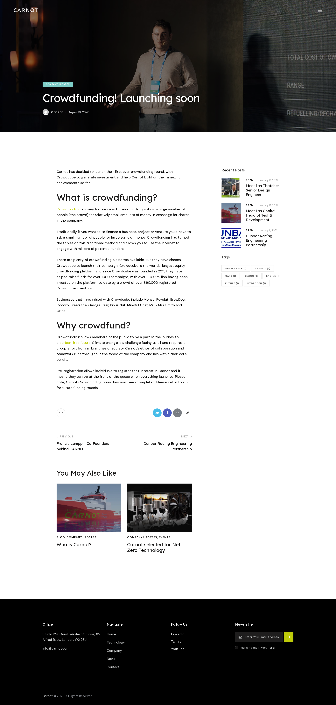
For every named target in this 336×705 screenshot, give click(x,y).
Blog (71, 506)
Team (250, 180)
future (232, 283)
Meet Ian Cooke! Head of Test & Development (260, 215)
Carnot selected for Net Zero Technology (159, 497)
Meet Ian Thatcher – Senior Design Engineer (264, 190)
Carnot (48, 696)
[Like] (61, 412)
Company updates (58, 84)
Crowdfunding (68, 209)
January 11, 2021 (267, 230)
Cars (230, 275)
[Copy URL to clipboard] (187, 412)
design (251, 275)
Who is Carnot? (88, 497)
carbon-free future (75, 342)
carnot (262, 268)
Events (173, 509)
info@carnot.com (56, 648)
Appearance (236, 268)
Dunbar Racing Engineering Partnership (259, 240)
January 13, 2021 (268, 180)
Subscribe (288, 639)
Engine (273, 275)
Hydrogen (256, 283)
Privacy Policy (267, 647)
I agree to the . (258, 647)
